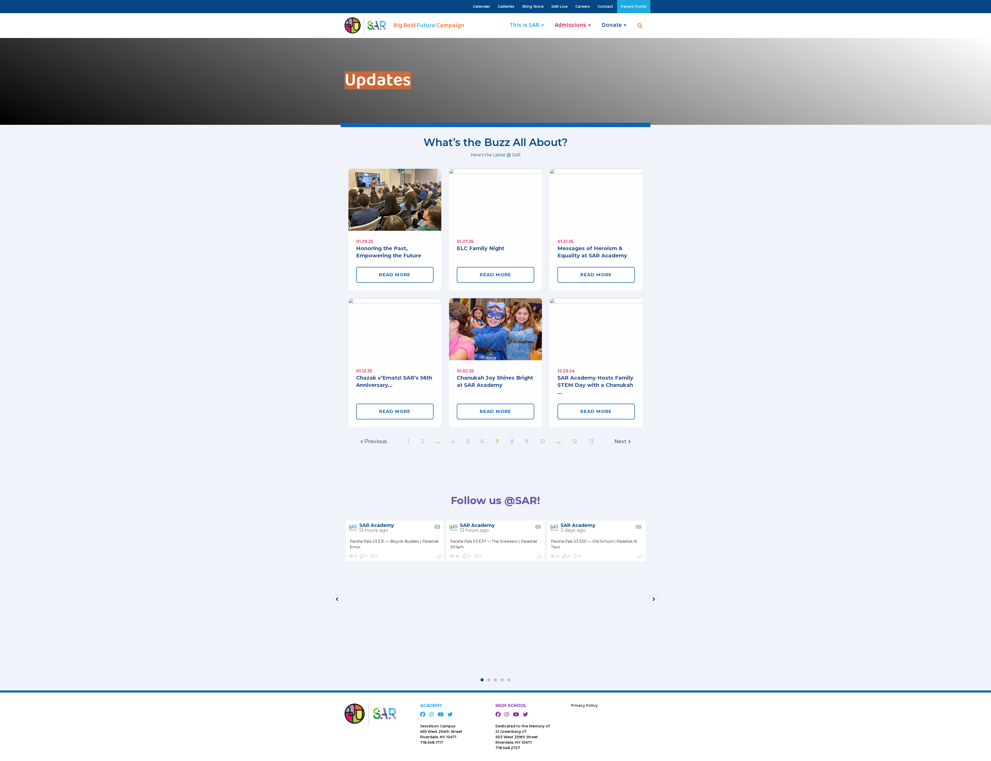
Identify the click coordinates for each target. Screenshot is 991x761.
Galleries (506, 6)
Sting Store (533, 6)
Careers (582, 6)
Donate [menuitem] (612, 25)
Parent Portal (633, 6)
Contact (605, 6)
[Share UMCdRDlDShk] (439, 557)
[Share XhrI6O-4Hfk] (640, 557)
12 (574, 441)
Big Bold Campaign (428, 25)
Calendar (481, 6)
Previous (375, 441)
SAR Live (559, 6)
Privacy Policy (584, 705)
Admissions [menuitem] (570, 25)
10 (542, 441)
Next (621, 441)
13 (591, 441)
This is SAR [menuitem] (524, 25)
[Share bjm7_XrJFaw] (540, 557)
